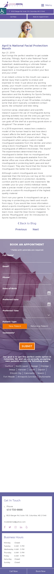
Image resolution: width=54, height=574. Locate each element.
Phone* (6, 277)
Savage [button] (34, 366)
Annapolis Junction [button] (27, 376)
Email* (6, 266)
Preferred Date (10, 299)
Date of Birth (10, 288)
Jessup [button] (12, 369)
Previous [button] (21, 229)
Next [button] (36, 229)
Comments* (9, 333)
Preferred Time (11, 310)
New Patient (15, 326)
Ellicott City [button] (15, 373)
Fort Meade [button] (9, 376)
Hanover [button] (22, 369)
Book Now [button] (40, 571)
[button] (3, 11)
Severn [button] (40, 373)
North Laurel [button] (22, 366)
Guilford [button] (9, 366)
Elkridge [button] (45, 366)
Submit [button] (27, 346)
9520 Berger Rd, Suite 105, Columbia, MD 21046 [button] (28, 11)
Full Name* (8, 255)
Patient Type (10, 321)
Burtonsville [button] (45, 376)
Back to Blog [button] (27, 223)
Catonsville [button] (29, 373)
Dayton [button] (41, 369)
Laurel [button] (32, 369)
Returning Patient (39, 326)
